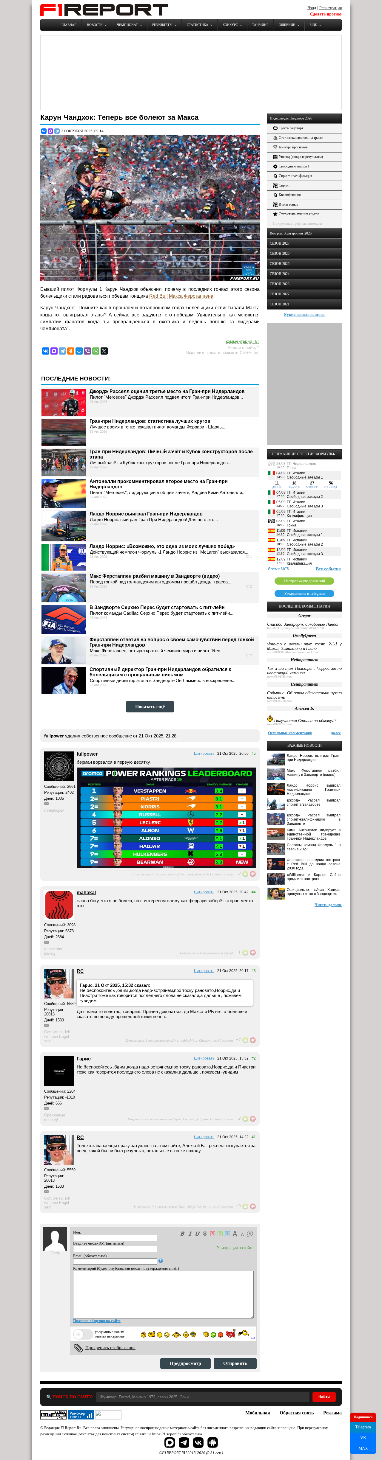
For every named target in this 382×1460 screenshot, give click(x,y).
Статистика (197, 25)
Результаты (162, 25)
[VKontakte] (45, 351)
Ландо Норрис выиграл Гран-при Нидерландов (146, 513)
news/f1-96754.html (279, 724)
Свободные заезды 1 (294, 166)
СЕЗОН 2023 (279, 284)
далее (336, 733)
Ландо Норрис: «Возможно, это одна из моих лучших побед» (162, 546)
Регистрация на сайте (235, 1248)
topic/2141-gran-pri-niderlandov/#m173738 (295, 628)
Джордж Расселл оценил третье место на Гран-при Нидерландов (167, 391)
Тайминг (260, 25)
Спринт (284, 185)
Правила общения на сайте (97, 1320)
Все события (328, 569)
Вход (311, 8)
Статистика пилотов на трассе (301, 138)
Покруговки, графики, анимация (297, 223)
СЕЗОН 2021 (279, 304)
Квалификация (290, 195)
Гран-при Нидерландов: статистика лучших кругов (150, 421)
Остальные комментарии (290, 733)
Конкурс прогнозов (293, 147)
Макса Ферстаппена (191, 296)
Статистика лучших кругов (299, 214)
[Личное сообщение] (46, 803)
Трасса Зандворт (291, 128)
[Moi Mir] (79, 351)
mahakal (86, 892)
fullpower (87, 754)
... (253, 1336)
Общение (287, 25)
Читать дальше (328, 905)
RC (80, 971)
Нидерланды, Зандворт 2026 (291, 118)
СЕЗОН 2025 (279, 264)
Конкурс (230, 25)
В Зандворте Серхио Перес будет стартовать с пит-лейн (157, 607)
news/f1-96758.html (279, 701)
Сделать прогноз (326, 14)
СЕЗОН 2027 (279, 243)
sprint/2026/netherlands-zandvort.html (293, 652)
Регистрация (330, 8)
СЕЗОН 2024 (279, 274)
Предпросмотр (185, 1363)
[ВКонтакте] (44, 131)
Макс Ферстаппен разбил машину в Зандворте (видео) (155, 576)
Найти (324, 1397)
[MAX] (50, 131)
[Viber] (87, 351)
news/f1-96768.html (279, 676)
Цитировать (204, 753)
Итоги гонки (288, 204)
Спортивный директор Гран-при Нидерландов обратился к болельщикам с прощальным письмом (160, 672)
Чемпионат (127, 25)
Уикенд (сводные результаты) (301, 157)
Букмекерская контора (304, 314)
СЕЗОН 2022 (279, 294)
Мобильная (257, 1412)
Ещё (313, 25)
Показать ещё (150, 706)
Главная (68, 25)
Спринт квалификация (295, 176)
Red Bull (158, 296)
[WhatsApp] (95, 351)
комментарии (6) (242, 341)
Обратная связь (297, 1412)
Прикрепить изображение (110, 1347)
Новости (95, 25)
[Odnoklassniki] (70, 351)
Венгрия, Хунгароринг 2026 (291, 233)
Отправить (235, 1363)
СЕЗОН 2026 (279, 253)
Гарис (84, 1058)
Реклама (332, 1412)
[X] (104, 351)
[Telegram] (57, 131)
